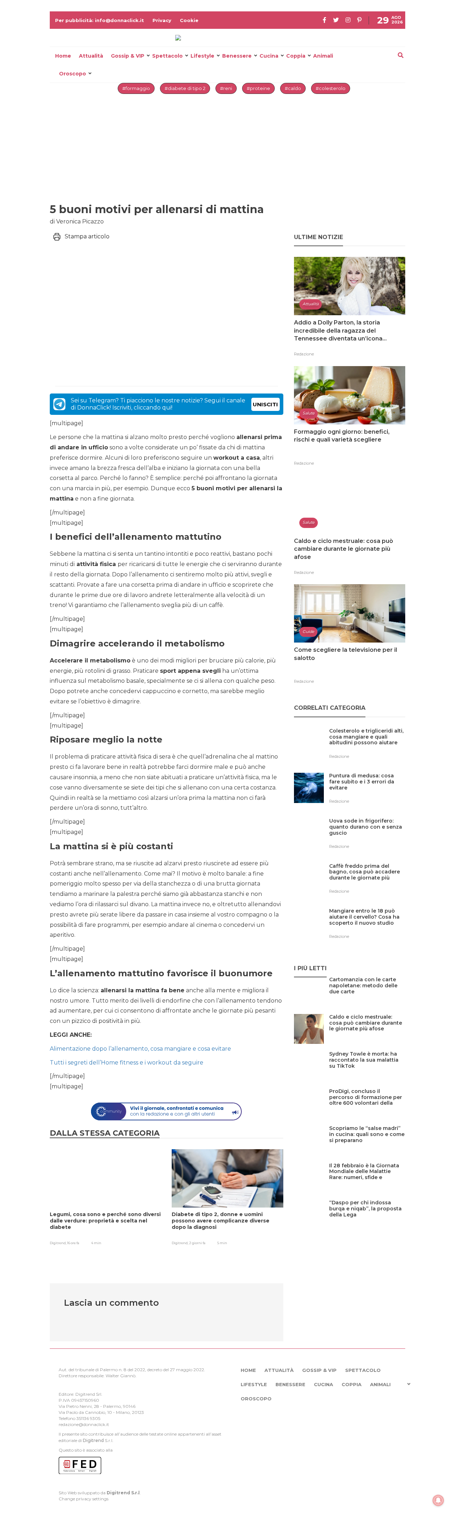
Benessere (237, 56)
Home (63, 56)
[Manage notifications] (438, 1500)
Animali (323, 56)
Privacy (161, 20)
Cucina (268, 56)
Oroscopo (72, 73)
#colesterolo (331, 88)
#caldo (293, 88)
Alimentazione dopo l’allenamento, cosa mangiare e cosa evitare (140, 1048)
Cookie (189, 20)
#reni (226, 88)
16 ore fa (73, 1243)
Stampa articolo (87, 236)
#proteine (258, 88)
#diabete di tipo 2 (185, 88)
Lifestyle (202, 56)
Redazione (304, 354)
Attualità (91, 56)
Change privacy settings (83, 1498)
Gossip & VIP (127, 56)
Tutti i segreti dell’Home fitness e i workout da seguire (126, 1062)
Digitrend (93, 1440)
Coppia (295, 56)
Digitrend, (58, 1243)
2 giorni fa (197, 1243)
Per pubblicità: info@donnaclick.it (99, 20)
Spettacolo (167, 56)
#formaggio (136, 88)
